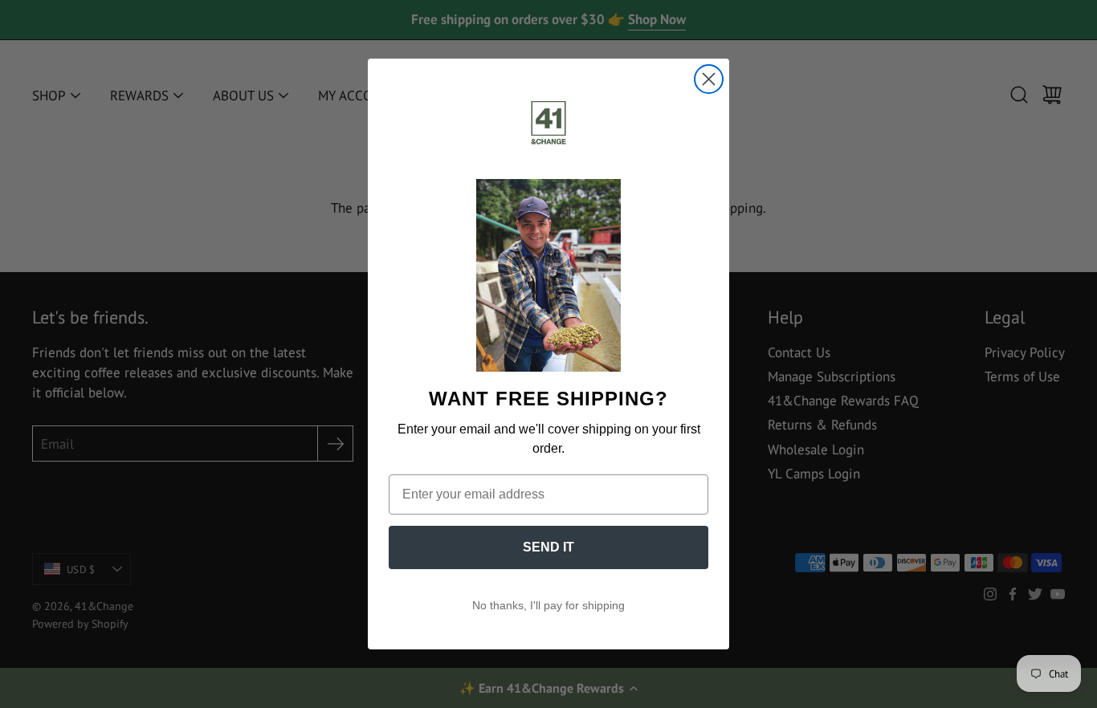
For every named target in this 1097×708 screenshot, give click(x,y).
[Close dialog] (709, 79)
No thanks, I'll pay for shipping (548, 605)
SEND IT (548, 547)
